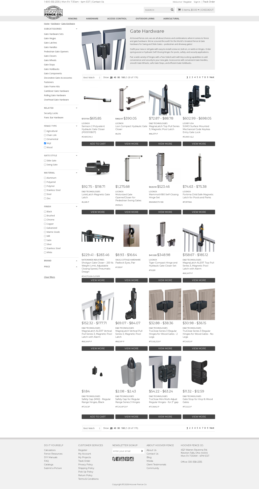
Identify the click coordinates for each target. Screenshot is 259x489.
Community (153, 468)
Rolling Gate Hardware (55, 95)
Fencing (72, 18)
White (49, 252)
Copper (50, 223)
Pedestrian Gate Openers (56, 51)
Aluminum (51, 177)
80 (119, 77)
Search (149, 10)
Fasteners (49, 82)
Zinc (49, 198)
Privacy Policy (85, 464)
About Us (151, 450)
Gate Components (53, 73)
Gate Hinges (50, 38)
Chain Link (52, 135)
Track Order (209, 1)
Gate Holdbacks (51, 69)
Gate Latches (50, 42)
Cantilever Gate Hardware (56, 91)
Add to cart (98, 143)
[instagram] (132, 459)
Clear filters (49, 277)
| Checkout (206, 10)
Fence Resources (53, 453)
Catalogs (48, 464)
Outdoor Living (145, 18)
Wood (49, 147)
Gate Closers (50, 55)
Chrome (50, 219)
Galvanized (52, 227)
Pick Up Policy (85, 471)
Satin (49, 240)
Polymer (51, 186)
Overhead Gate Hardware (56, 99)
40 (115, 77)
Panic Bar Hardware (53, 117)
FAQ (46, 461)
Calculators (49, 450)
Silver (49, 244)
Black (49, 211)
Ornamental (52, 139)
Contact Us (98, 1)
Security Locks (51, 113)
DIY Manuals (50, 457)
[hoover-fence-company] (113, 459)
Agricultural (171, 18)
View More (131, 143)
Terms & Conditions (88, 479)
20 (111, 77)
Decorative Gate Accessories (58, 77)
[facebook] (118, 459)
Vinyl (49, 143)
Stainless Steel (54, 190)
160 (123, 77)
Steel (49, 194)
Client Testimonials (156, 464)
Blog (149, 457)
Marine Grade (53, 231)
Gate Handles (50, 47)
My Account (84, 453)
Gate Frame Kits (52, 86)
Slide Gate (51, 160)
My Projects (84, 457)
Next (212, 77)
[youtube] (122, 459)
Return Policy (85, 475)
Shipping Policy (86, 468)
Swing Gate (52, 164)
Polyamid (51, 182)
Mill (48, 236)
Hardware (92, 18)
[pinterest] (127, 459)
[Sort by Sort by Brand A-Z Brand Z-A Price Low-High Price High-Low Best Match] (91, 77)
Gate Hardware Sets (54, 34)
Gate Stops (49, 64)
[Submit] (142, 450)
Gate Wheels (50, 60)
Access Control (117, 18)
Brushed (51, 215)
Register (187, 2)
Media (150, 461)
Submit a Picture (53, 468)
